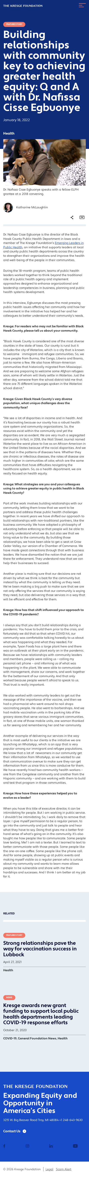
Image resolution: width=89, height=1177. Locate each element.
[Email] (82, 217)
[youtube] (75, 1146)
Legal (49, 1169)
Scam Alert (63, 1169)
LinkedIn (68, 247)
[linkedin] (51, 1146)
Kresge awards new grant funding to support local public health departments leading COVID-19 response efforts (41, 1014)
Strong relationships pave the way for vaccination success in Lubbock (40, 949)
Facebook (69, 235)
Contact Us (12, 1131)
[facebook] (4, 1146)
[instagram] (27, 1146)
